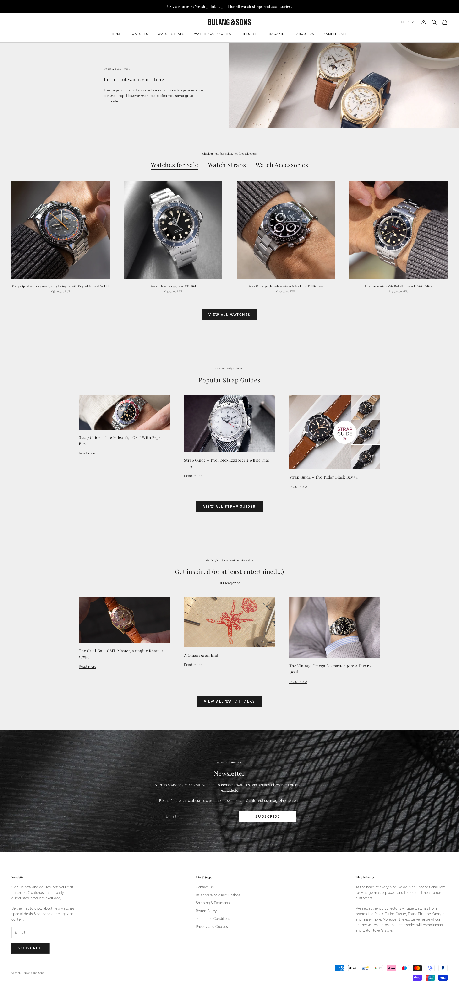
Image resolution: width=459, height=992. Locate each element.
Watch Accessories (212, 34)
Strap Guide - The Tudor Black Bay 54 (323, 477)
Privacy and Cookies (212, 926)
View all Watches (229, 315)
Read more (87, 453)
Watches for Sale (174, 165)
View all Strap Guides (229, 506)
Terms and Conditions (213, 919)
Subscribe (267, 816)
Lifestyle (250, 34)
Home (117, 34)
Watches (139, 34)
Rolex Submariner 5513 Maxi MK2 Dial (173, 286)
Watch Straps (171, 34)
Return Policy (206, 911)
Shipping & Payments (213, 903)
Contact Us (205, 887)
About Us (305, 34)
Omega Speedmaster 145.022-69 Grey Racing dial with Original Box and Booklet (60, 286)
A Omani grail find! (201, 655)
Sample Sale (335, 34)
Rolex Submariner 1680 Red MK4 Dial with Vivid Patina (398, 286)
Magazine (277, 34)
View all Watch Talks (229, 701)
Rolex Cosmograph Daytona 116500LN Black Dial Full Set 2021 (285, 286)
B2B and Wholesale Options (218, 895)
